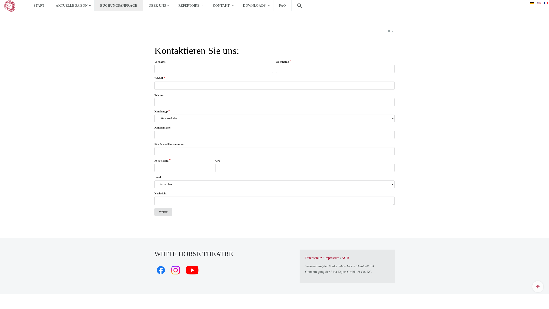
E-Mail (158, 78)
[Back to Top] (537, 286)
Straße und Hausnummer (169, 144)
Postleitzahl (161, 160)
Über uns (157, 5)
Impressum (331, 258)
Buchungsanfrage (118, 5)
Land (157, 177)
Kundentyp (161, 111)
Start (39, 5)
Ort (217, 160)
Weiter (163, 212)
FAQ (282, 5)
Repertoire (189, 5)
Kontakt (222, 5)
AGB (345, 258)
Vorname (160, 61)
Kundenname (162, 127)
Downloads (255, 5)
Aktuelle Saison (72, 5)
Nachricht (160, 193)
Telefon (158, 95)
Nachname (282, 61)
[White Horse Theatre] (14, 5)
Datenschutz (313, 258)
